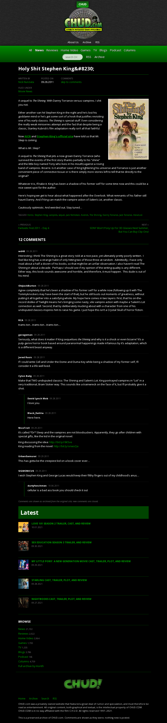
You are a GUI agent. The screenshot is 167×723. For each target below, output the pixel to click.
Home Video (69, 50)
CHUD (83, 4)
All (30, 50)
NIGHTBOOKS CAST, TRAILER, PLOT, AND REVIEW (61, 599)
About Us (73, 42)
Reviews (52, 50)
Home (21, 698)
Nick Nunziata (26, 82)
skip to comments (71, 82)
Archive (87, 42)
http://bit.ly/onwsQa (66, 446)
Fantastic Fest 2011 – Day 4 (33, 228)
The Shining (95, 215)
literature (137, 215)
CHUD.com (83, 684)
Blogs (103, 50)
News (39, 50)
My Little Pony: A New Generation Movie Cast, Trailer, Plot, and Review (81, 561)
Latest (29, 512)
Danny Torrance (110, 215)
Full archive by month (31, 666)
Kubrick (84, 215)
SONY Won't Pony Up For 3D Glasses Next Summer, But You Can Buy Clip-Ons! (119, 229)
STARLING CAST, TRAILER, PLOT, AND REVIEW (59, 580)
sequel (62, 215)
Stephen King (41, 215)
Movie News (25, 91)
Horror (30, 215)
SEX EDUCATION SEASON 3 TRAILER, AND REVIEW (62, 542)
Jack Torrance (125, 215)
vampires (53, 215)
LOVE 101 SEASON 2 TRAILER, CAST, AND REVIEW (61, 523)
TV (95, 50)
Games (86, 50)
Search (45, 698)
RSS (97, 42)
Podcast (115, 50)
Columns (130, 50)
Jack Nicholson (73, 215)
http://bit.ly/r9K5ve (60, 442)
